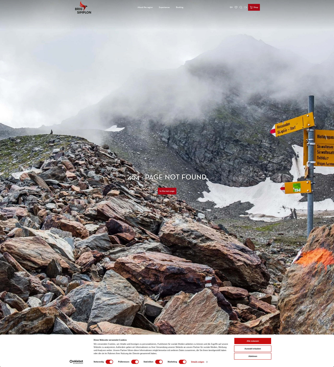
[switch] (135, 362)
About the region (145, 7)
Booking (179, 7)
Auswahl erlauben (252, 349)
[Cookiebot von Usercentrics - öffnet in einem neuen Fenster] (76, 362)
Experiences (164, 7)
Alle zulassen (253, 341)
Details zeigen (197, 362)
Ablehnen (252, 356)
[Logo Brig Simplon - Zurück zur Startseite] (83, 7)
